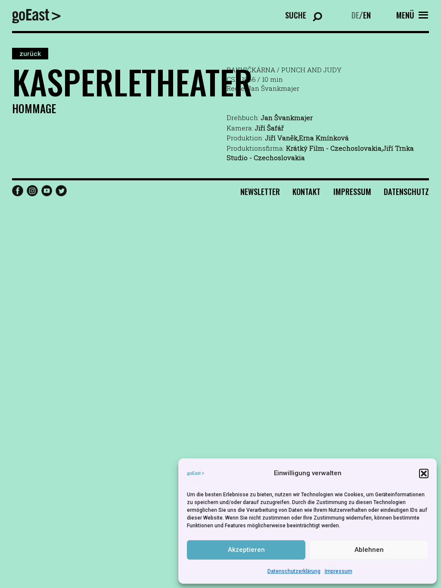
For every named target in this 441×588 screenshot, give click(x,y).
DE (355, 15)
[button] (423, 473)
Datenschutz (406, 191)
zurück (30, 53)
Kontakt (306, 191)
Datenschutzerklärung (293, 571)
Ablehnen (369, 550)
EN (367, 15)
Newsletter (260, 191)
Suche (295, 15)
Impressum (338, 571)
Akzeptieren (246, 550)
